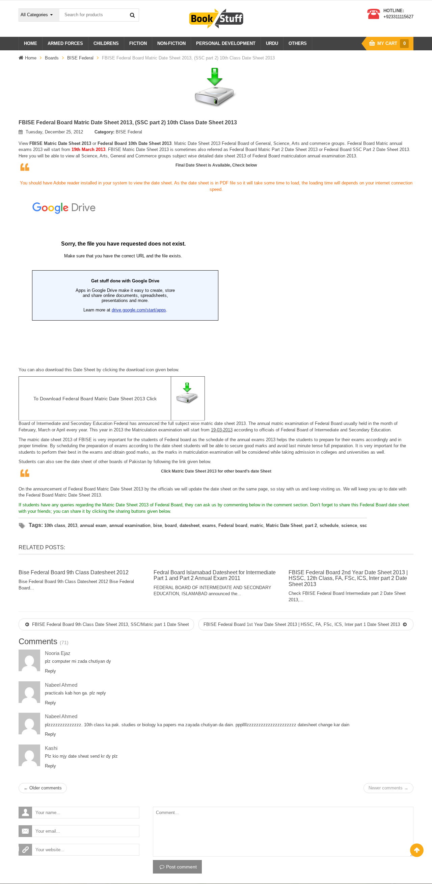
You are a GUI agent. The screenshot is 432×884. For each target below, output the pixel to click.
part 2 (311, 525)
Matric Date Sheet (72, 495)
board (171, 525)
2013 (72, 525)
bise (157, 525)
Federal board (232, 525)
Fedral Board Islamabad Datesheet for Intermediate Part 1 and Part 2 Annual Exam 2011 (215, 575)
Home (30, 57)
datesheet (189, 525)
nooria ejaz (58, 653)
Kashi (51, 748)
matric (256, 525)
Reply (50, 671)
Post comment (181, 866)
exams (209, 525)
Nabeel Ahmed (61, 685)
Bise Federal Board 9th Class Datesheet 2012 (74, 572)
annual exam (93, 525)
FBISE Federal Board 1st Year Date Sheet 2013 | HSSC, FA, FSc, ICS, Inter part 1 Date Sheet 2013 (302, 624)
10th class (54, 525)
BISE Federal (80, 57)
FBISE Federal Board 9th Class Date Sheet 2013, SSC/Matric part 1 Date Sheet (110, 624)
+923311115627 (398, 16)
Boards (52, 57)
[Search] (132, 14)
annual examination (130, 525)
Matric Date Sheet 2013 (194, 471)
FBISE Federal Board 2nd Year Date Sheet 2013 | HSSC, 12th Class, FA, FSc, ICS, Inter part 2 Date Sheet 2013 (348, 578)
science (349, 525)
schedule (329, 525)
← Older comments (43, 787)
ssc (363, 525)
